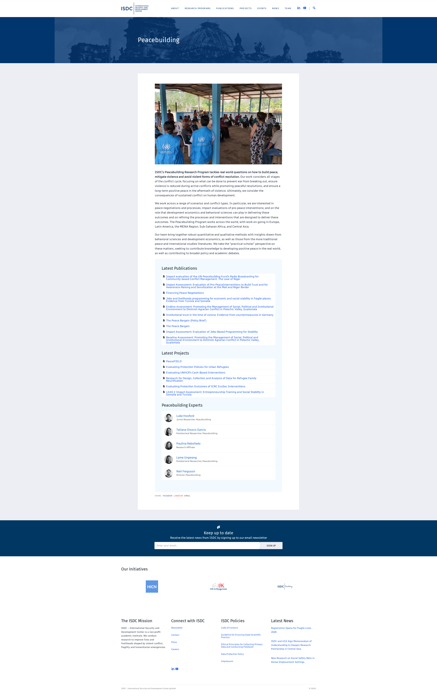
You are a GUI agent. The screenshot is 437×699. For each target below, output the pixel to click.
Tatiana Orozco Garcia (191, 429)
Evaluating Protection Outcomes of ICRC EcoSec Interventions (205, 386)
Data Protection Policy (232, 654)
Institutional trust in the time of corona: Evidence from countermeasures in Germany (219, 315)
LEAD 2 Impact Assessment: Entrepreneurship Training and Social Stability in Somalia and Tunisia (215, 393)
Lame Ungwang (186, 457)
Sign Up (271, 545)
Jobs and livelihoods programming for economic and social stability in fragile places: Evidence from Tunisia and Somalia (218, 299)
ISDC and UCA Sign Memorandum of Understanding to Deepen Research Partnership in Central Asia (291, 645)
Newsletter (177, 627)
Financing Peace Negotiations (185, 293)
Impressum (227, 661)
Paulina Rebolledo (188, 443)
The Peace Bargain (178, 326)
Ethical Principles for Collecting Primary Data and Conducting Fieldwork (241, 645)
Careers (175, 649)
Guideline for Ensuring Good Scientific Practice (241, 636)
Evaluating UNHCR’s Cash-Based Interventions (195, 372)
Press (174, 642)
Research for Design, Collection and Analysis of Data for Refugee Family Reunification (211, 379)
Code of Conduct (229, 627)
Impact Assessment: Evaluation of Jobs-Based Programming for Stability (212, 331)
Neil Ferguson (185, 471)
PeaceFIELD (174, 361)
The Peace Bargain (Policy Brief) (186, 320)
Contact (175, 635)
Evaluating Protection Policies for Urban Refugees (197, 367)
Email (187, 496)
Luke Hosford (185, 416)
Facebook (167, 496)
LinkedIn (178, 496)
